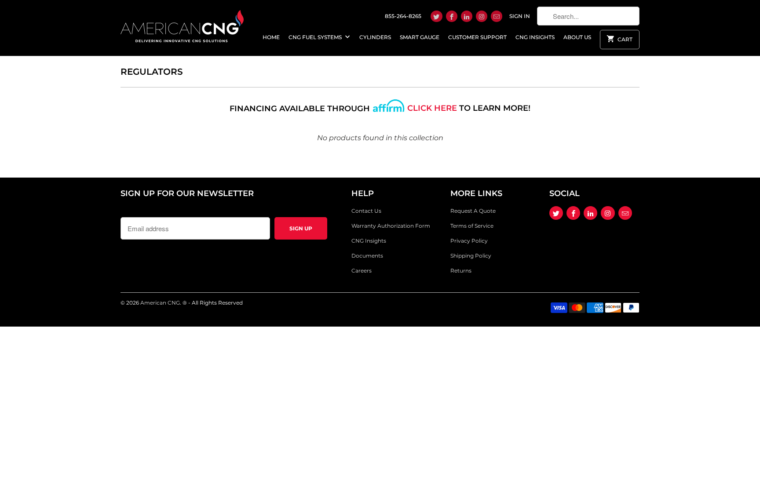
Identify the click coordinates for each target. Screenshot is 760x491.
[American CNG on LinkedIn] (466, 16)
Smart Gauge (419, 37)
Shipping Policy (470, 255)
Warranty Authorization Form (390, 225)
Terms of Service (471, 225)
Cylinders (375, 37)
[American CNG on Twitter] (436, 16)
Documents (367, 255)
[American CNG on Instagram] (481, 16)
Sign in (519, 16)
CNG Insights (535, 37)
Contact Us (366, 210)
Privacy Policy (469, 240)
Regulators (152, 71)
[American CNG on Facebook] (451, 16)
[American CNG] (182, 24)
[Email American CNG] (496, 16)
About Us (577, 37)
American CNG (160, 302)
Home (271, 37)
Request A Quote (473, 210)
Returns (460, 270)
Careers (361, 270)
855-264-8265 (403, 16)
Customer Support (477, 37)
